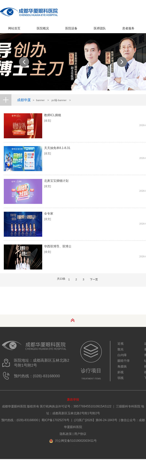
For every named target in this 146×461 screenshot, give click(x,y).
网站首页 (14, 28)
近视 (120, 343)
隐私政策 (66, 433)
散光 (120, 349)
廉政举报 (73, 399)
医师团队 (100, 28)
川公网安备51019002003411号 (76, 440)
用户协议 (80, 433)
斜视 (120, 372)
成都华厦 (24, 100)
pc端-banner (59, 100)
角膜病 (122, 366)
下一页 (94, 279)
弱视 (120, 378)
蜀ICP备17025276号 (55, 420)
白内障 (122, 355)
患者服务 (128, 28)
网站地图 (73, 445)
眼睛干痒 (123, 360)
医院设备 (71, 28)
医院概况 (43, 28)
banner (40, 100)
